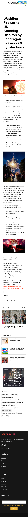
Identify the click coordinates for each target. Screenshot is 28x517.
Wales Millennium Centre (9, 402)
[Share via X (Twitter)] (7, 300)
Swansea (6, 405)
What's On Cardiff (7, 400)
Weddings (5, 295)
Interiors (18, 400)
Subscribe (3, 484)
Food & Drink (4, 466)
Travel (20, 413)
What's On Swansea (8, 407)
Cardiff (14, 394)
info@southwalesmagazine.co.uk (14, 439)
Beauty (5, 415)
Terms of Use (4, 489)
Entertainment (7, 292)
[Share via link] (14, 300)
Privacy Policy (4, 486)
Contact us (4, 478)
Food (13, 405)
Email (3, 499)
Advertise (3, 481)
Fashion (20, 402)
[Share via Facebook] (4, 300)
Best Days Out (6, 410)
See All (23, 307)
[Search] (25, 6)
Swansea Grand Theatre (9, 413)
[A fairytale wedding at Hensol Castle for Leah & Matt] (14, 317)
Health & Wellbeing (8, 397)
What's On (6, 394)
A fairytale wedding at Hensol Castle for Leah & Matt (13, 327)
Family (18, 407)
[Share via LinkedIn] (11, 300)
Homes (3, 469)
